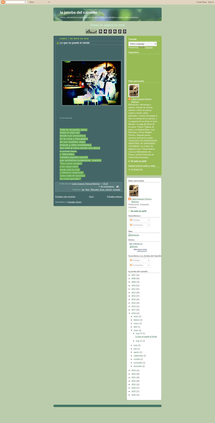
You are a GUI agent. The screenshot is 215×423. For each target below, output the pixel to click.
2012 (133, 293)
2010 (133, 286)
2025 (133, 391)
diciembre (138, 366)
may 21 (139, 341)
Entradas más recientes (65, 197)
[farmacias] (133, 235)
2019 (133, 371)
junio (136, 345)
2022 (133, 381)
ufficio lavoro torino (140, 249)
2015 (133, 303)
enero (136, 316)
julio (136, 349)
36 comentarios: (108, 187)
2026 (133, 395)
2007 (133, 275)
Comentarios (137, 225)
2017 (133, 310)
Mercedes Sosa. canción (101, 190)
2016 (133, 307)
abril (136, 327)
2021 (133, 378)
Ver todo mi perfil (138, 161)
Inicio (91, 197)
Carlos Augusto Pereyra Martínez (141, 100)
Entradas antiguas (114, 197)
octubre (137, 359)
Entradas (136, 220)
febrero (137, 320)
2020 (133, 374)
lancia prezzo (142, 251)
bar (83, 190)
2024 (133, 388)
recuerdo (116, 190)
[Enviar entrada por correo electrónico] (117, 187)
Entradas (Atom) (74, 202)
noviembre (138, 363)
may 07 (139, 333)
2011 (133, 289)
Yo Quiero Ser (137, 169)
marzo (137, 324)
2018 (133, 313)
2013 (133, 296)
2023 (133, 385)
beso (87, 190)
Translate (149, 48)
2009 (133, 282)
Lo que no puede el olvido (75, 42)
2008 (133, 279)
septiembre (139, 356)
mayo (136, 330)
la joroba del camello (78, 12)
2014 (133, 300)
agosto (137, 352)
